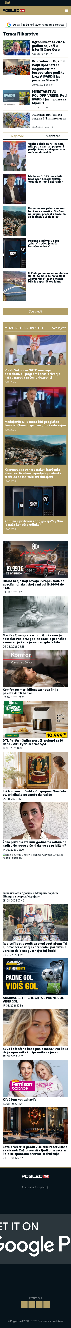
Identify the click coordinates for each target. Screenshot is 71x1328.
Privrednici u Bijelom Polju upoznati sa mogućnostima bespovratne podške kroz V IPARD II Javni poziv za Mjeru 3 (48, 70)
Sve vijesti (35, 311)
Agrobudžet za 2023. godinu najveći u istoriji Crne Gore (48, 45)
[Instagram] (32, 1304)
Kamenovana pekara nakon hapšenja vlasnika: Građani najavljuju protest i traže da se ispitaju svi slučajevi (47, 212)
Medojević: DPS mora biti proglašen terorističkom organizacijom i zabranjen (45, 179)
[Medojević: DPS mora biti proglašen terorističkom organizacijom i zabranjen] (14, 189)
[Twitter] (39, 1304)
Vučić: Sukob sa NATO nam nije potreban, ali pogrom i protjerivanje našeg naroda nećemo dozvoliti (46, 148)
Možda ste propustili (24, 328)
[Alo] (6, 2)
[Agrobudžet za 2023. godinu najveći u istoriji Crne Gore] (16, 47)
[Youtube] (47, 1304)
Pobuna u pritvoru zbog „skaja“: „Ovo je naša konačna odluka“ (43, 243)
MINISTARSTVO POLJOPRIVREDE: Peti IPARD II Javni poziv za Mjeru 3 (49, 97)
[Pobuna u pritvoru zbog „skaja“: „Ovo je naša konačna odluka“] (14, 253)
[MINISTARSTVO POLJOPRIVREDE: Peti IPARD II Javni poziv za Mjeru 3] (16, 99)
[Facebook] (24, 1304)
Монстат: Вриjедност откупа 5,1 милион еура (49, 116)
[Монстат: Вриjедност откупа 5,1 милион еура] (16, 120)
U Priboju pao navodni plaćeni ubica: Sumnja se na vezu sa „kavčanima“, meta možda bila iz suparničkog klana (48, 277)
